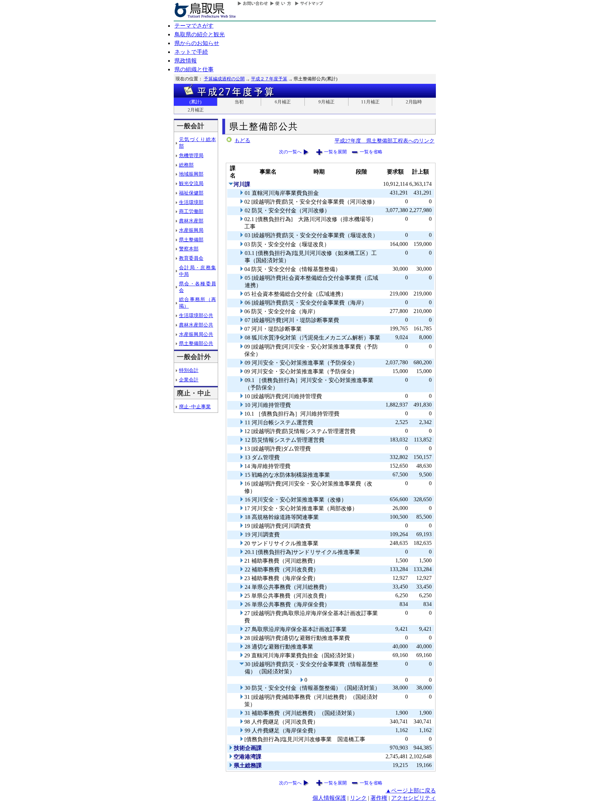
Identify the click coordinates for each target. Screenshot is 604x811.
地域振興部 (191, 174)
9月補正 (326, 101)
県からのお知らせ (196, 43)
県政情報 (185, 61)
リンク (358, 798)
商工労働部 (191, 211)
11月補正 (370, 101)
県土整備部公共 (196, 343)
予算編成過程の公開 (224, 78)
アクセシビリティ (413, 798)
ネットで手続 (191, 52)
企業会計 (189, 379)
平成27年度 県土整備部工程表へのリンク (384, 141)
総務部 (186, 165)
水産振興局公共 (196, 334)
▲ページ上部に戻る (411, 791)
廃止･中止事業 (195, 406)
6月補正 (283, 101)
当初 (239, 101)
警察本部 (189, 248)
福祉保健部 (191, 193)
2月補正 (196, 109)
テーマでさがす (194, 26)
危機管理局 (191, 155)
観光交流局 (191, 183)
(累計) (195, 101)
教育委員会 (191, 258)
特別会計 (189, 370)
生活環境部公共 (196, 315)
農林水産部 (191, 221)
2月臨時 (414, 101)
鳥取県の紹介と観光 (199, 34)
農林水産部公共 (196, 325)
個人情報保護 (329, 798)
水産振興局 (191, 230)
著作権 (379, 798)
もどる (242, 140)
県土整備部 (191, 239)
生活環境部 (191, 202)
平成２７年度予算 (269, 78)
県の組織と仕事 (194, 69)
